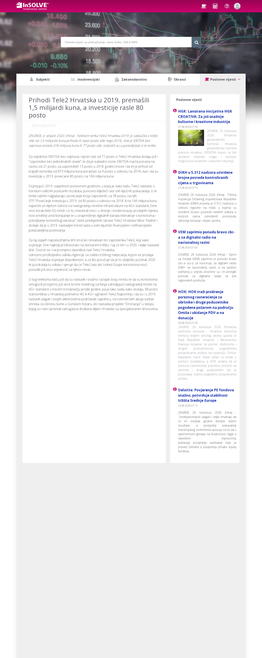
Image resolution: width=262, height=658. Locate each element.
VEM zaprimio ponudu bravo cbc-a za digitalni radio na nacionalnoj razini (206, 237)
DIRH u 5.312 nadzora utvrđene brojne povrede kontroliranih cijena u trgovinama (205, 177)
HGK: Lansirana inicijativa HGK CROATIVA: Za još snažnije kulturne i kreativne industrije (205, 116)
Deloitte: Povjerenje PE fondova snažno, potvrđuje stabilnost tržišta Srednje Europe (206, 395)
